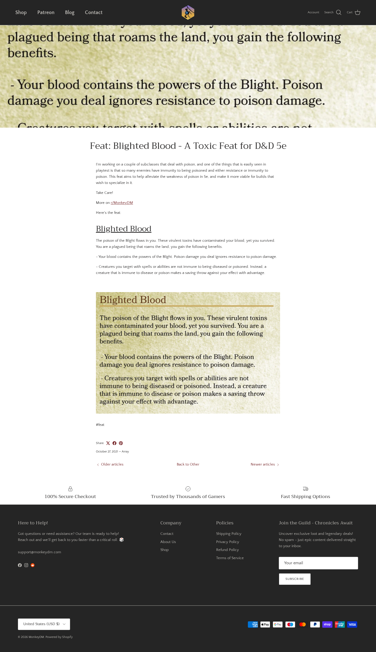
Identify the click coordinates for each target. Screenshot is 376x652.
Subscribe (294, 579)
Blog (69, 12)
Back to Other (188, 464)
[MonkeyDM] (188, 12)
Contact (94, 12)
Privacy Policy (227, 542)
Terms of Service (230, 558)
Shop (21, 12)
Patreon (45, 12)
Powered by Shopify (59, 637)
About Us (168, 542)
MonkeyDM (36, 637)
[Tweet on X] (108, 443)
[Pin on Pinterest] (121, 443)
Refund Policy (227, 550)
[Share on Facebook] (114, 443)
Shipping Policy (228, 534)
